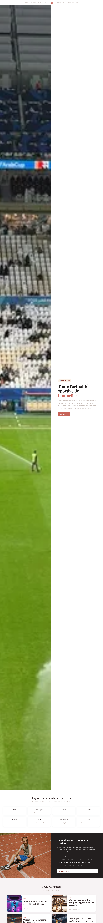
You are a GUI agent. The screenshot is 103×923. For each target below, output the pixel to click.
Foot (64, 2)
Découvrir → (64, 414)
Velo (77, 2)
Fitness (59, 2)
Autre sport (32, 2)
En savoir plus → (64, 871)
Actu (26, 2)
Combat (45, 2)
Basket (39, 2)
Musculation (70, 2)
